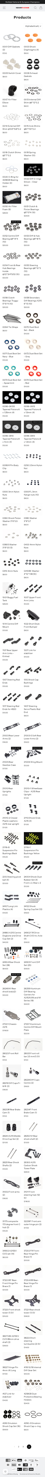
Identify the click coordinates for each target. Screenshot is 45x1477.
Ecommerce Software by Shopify (30, 1474)
